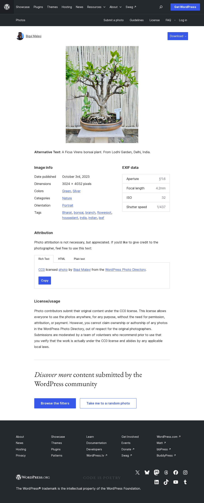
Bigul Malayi (33, 36)
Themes (56, 443)
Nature (67, 198)
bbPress (164, 449)
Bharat (67, 212)
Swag (127, 455)
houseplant (70, 218)
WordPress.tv (97, 455)
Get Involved (130, 436)
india (83, 218)
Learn (90, 436)
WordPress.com (169, 436)
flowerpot (104, 212)
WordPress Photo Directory (125, 270)
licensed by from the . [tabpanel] (92, 270)
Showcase (58, 436)
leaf (101, 218)
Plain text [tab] (79, 258)
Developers (94, 449)
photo (63, 270)
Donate (128, 449)
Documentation (96, 443)
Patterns (56, 455)
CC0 (41, 270)
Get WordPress (185, 7)
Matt (161, 443)
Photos (20, 20)
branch (90, 212)
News (19, 443)
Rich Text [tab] (43, 258)
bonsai (78, 212)
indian (92, 218)
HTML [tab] (61, 258)
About (20, 436)
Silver (76, 191)
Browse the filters (55, 403)
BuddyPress (166, 455)
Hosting (21, 449)
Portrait (67, 205)
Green (66, 191)
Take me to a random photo (108, 403)
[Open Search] (161, 7)
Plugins (56, 449)
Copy (44, 280)
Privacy (21, 455)
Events (126, 443)
